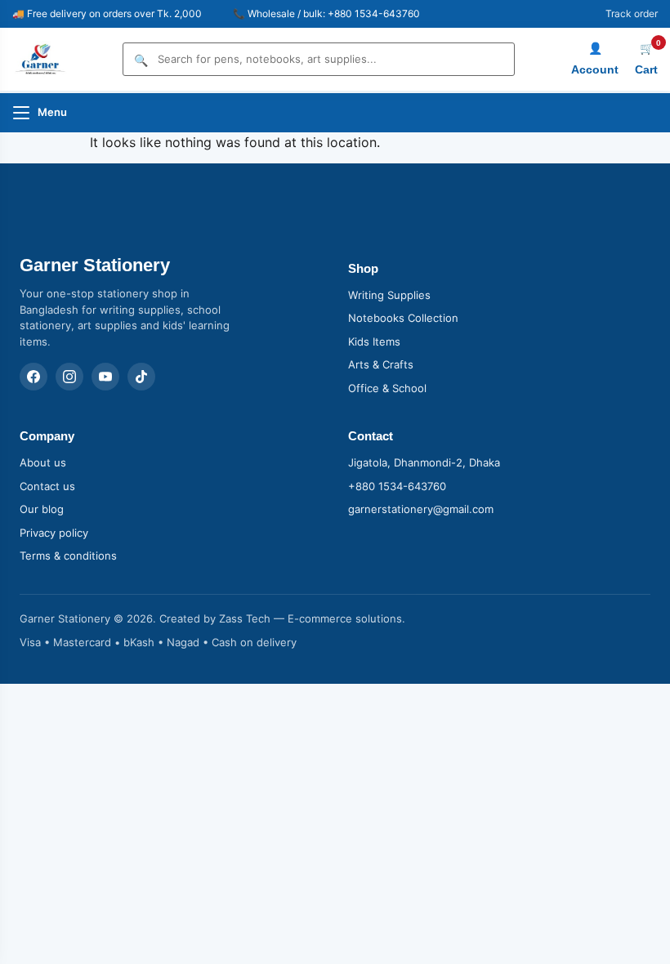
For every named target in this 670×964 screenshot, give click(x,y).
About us (43, 462)
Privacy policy (54, 532)
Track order (631, 13)
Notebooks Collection (403, 317)
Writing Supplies (389, 294)
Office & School (387, 388)
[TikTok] (141, 377)
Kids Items (374, 341)
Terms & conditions (68, 555)
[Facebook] (33, 377)
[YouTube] (105, 377)
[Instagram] (69, 377)
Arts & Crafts (380, 364)
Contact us (47, 486)
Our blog (42, 508)
